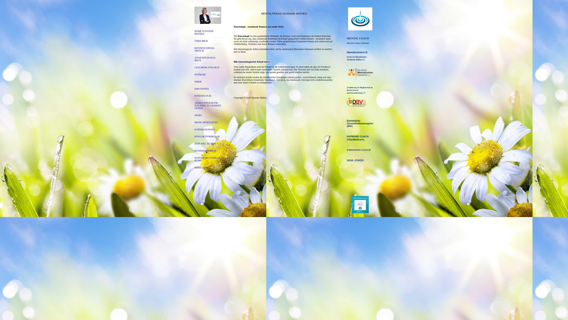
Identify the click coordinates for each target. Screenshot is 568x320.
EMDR (198, 81)
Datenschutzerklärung (208, 159)
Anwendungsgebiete (205, 59)
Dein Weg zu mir (205, 143)
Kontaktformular (207, 136)
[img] (208, 15)
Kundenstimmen (205, 150)
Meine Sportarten (206, 122)
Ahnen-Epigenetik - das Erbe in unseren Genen (208, 105)
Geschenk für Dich (207, 67)
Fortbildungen (205, 129)
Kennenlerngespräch (205, 49)
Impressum (201, 167)
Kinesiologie (203, 96)
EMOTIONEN (202, 89)
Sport (198, 115)
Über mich (201, 41)
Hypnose (200, 74)
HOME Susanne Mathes (204, 32)
